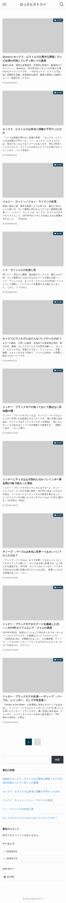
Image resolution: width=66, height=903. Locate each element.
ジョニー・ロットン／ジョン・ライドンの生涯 (28, 800)
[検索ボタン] (61, 4)
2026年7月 (11, 858)
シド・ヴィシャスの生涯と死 (18, 809)
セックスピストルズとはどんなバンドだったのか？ (30, 817)
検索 (57, 759)
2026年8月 (11, 851)
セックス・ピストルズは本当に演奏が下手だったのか (31, 791)
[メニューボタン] (4, 4)
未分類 (10, 876)
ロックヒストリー (33, 4)
